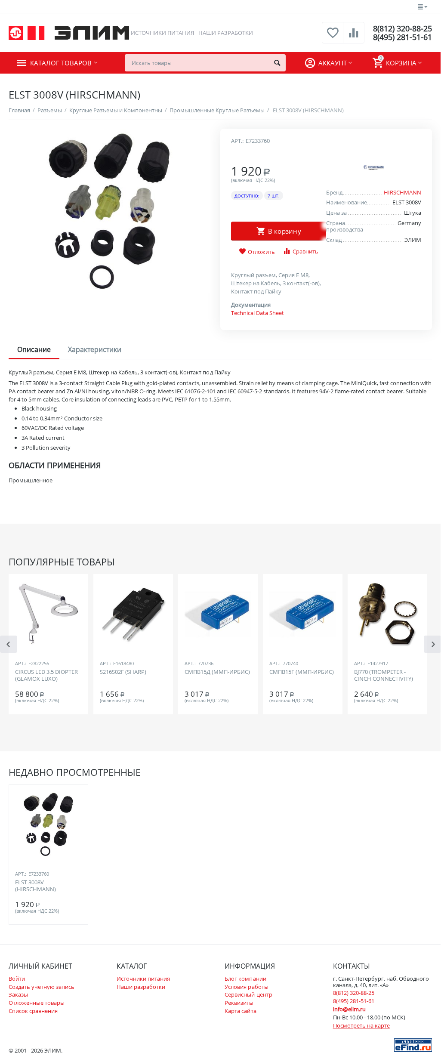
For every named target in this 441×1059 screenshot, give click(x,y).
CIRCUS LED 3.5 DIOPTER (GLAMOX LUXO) (46, 675)
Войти (17, 978)
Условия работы (246, 987)
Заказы (18, 994)
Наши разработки (225, 33)
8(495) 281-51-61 (402, 37)
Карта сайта (240, 1011)
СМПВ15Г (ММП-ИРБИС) (301, 672)
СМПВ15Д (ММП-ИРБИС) (217, 672)
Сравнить (305, 251)
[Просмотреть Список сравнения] (354, 37)
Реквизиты (239, 1003)
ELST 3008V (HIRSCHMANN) (35, 886)
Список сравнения (33, 1011)
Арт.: (237, 141)
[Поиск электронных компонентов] (413, 1044)
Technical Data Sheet (257, 313)
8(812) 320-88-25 (402, 28)
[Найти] (277, 62)
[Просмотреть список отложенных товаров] (332, 37)
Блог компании (245, 978)
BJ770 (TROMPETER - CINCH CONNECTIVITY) (383, 675)
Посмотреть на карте (361, 1025)
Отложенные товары (37, 1003)
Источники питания (162, 33)
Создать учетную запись (41, 987)
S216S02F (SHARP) (123, 672)
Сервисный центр (248, 994)
